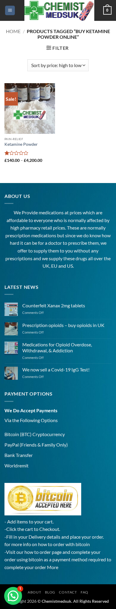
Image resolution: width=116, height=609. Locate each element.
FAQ (84, 592)
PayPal (11, 444)
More (52, 567)
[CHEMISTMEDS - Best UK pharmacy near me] (59, 10)
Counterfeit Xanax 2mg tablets (53, 305)
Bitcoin (11, 434)
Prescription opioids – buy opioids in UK (63, 325)
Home (13, 31)
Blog (50, 592)
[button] (10, 11)
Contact (68, 592)
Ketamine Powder (21, 144)
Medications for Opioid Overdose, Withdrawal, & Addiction (57, 347)
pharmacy (30, 227)
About (34, 592)
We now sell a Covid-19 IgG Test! (56, 369)
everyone (43, 220)
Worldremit (16, 465)
